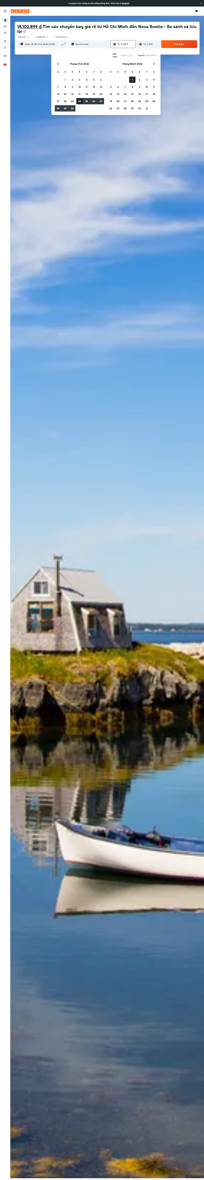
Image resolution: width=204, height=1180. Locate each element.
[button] (200, 3)
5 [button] (94, 79)
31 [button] (147, 108)
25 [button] (86, 101)
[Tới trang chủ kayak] (20, 11)
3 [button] (79, 79)
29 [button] (65, 108)
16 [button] (72, 94)
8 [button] (65, 86)
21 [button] (58, 101)
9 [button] (72, 86)
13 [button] (101, 86)
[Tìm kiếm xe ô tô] (5, 33)
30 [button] (72, 108)
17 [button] (79, 94)
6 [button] (101, 79)
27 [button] (101, 101)
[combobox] (23, 36)
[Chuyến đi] (5, 56)
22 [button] (65, 101)
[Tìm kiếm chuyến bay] (5, 20)
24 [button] (79, 101)
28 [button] (58, 108)
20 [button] (100, 94)
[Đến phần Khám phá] (5, 41)
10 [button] (79, 86)
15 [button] (65, 94)
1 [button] (65, 79)
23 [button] (72, 101)
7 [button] (58, 86)
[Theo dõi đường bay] (5, 48)
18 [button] (87, 94)
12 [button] (94, 86)
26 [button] (93, 101)
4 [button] (86, 79)
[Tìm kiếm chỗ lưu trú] (5, 27)
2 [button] (72, 79)
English (125, 3)
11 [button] (87, 86)
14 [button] (58, 94)
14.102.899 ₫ (29, 26)
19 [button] (94, 94)
